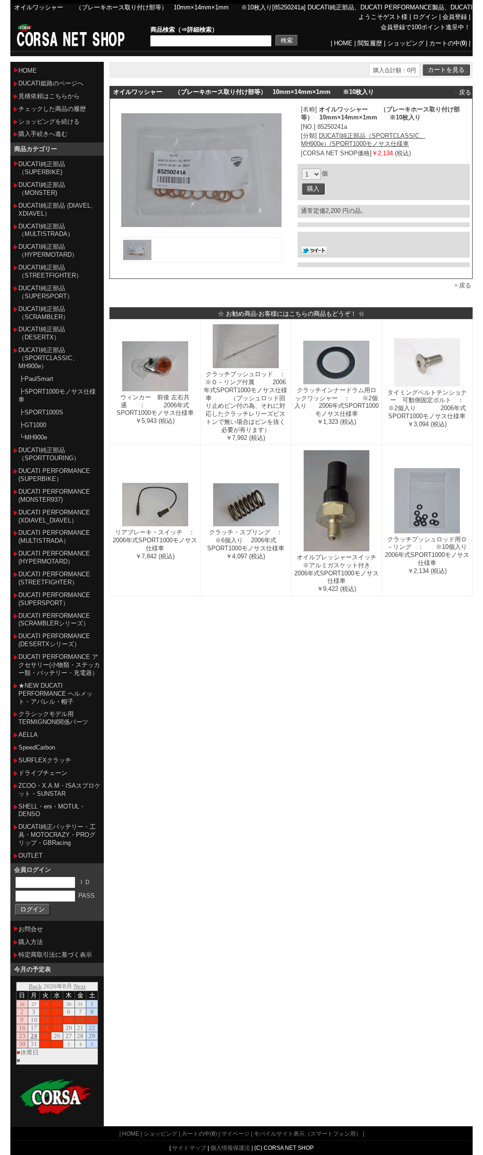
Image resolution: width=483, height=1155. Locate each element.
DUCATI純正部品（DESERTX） (41, 333)
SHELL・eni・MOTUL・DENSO (51, 810)
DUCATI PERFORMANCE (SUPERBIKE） (54, 474)
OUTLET (30, 855)
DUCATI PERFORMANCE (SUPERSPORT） (54, 599)
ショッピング (405, 43)
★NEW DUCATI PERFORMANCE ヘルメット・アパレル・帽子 (55, 693)
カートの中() (448, 43)
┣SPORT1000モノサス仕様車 (57, 395)
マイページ (235, 1133)
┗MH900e (32, 437)
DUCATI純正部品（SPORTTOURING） (49, 454)
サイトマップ (189, 1148)
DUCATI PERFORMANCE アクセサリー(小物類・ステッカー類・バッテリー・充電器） (59, 664)
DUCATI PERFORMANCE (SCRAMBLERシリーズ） (54, 619)
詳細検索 (199, 29)
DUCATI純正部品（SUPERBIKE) (41, 168)
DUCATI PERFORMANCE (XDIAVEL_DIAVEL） (54, 516)
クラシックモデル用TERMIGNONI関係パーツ (53, 717)
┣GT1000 (32, 425)
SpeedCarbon (36, 747)
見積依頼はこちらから (49, 96)
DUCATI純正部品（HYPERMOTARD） (48, 250)
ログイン (425, 16)
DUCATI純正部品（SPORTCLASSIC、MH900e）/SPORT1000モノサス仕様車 (363, 139)
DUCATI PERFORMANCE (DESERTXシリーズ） (54, 640)
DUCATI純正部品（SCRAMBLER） (43, 312)
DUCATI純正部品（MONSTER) (41, 188)
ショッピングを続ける (49, 121)
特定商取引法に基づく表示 (55, 954)
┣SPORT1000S (40, 412)
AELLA (28, 734)
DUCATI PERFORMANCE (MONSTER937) (54, 495)
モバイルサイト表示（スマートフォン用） (307, 1133)
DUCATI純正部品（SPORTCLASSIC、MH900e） (48, 358)
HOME (343, 43)
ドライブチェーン (42, 772)
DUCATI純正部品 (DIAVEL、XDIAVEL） (57, 209)
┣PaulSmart (35, 378)
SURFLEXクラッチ (44, 760)
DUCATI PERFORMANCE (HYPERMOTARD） (54, 557)
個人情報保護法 (230, 1148)
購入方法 (30, 941)
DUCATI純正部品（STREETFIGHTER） (50, 271)
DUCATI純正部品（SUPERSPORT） (45, 292)
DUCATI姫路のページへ (50, 83)
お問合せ (30, 929)
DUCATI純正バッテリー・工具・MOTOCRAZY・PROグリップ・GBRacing (57, 834)
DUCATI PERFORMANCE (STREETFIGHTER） (54, 578)
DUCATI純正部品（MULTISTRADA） (46, 230)
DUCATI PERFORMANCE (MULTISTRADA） (54, 536)
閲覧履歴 (370, 43)
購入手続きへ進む (42, 133)
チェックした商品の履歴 (52, 108)
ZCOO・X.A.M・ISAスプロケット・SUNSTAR (59, 789)
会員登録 (454, 16)
